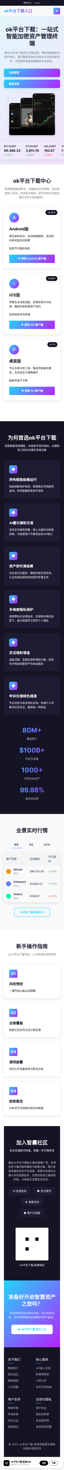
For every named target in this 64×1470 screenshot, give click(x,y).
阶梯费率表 (42, 1374)
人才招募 (13, 1387)
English (37, 3)
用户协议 (41, 1408)
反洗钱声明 (42, 1420)
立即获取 (14, 72)
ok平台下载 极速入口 (32, 912)
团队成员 (13, 1374)
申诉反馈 (13, 1414)
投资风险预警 (44, 1426)
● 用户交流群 (32, 1213)
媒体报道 (13, 1380)
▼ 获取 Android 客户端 (32, 258)
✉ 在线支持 (19, 1191)
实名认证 (13, 1420)
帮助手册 (13, 1408)
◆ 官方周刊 (44, 1191)
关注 (16, 844)
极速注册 (14, 83)
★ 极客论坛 (32, 1202)
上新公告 (41, 1380)
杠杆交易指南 (44, 1387)
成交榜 (47, 844)
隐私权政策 (42, 1414)
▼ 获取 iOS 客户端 (32, 324)
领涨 (31, 844)
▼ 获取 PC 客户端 (32, 390)
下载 (53, 1463)
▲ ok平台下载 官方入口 (32, 1329)
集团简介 (13, 1368)
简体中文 (27, 3)
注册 (44, 1463)
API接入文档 (43, 1368)
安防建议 (13, 1426)
